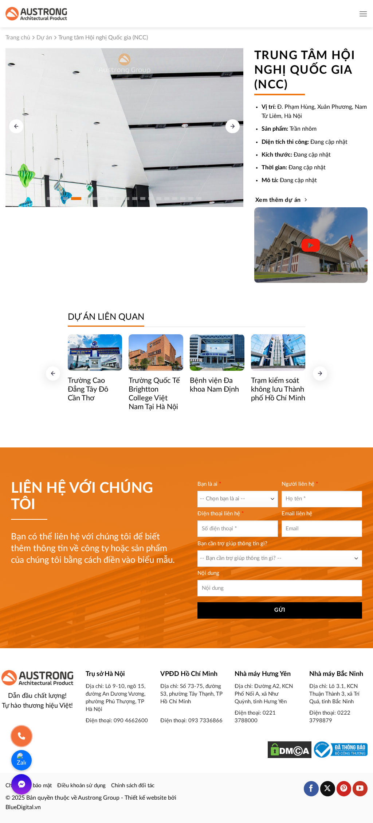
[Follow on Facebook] (311, 788)
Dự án (44, 38)
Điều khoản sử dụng (81, 785)
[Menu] (363, 14)
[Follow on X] (327, 788)
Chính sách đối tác (132, 785)
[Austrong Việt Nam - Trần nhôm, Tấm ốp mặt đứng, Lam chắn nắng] (36, 13)
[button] (232, 126)
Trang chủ (17, 38)
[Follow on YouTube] (360, 788)
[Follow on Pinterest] (344, 788)
